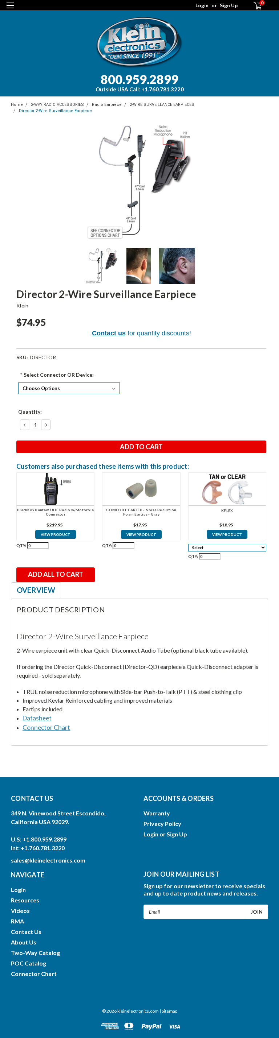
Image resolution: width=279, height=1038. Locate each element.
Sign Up (229, 5)
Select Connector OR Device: (57, 375)
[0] (254, 5)
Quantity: (30, 412)
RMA (17, 921)
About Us (23, 942)
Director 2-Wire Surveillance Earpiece (55, 110)
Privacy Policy (162, 823)
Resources (25, 900)
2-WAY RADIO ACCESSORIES (57, 104)
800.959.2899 (140, 82)
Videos (20, 910)
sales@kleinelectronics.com (48, 860)
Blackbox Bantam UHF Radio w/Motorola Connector (55, 512)
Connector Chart (34, 973)
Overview (36, 590)
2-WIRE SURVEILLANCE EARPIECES (162, 104)
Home (17, 104)
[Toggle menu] (10, 10)
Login (202, 5)
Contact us (109, 333)
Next (260, 182)
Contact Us (26, 931)
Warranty (156, 813)
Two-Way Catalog (35, 952)
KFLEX (227, 510)
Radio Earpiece (107, 104)
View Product (55, 534)
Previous (18, 182)
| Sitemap (168, 1011)
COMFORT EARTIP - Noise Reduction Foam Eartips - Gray (141, 512)
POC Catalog (28, 963)
